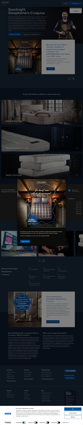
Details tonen (65, 422)
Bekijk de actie (25, 241)
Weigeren (73, 417)
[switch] (35, 423)
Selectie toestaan (72, 413)
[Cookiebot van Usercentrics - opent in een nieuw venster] (8, 423)
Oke (73, 409)
